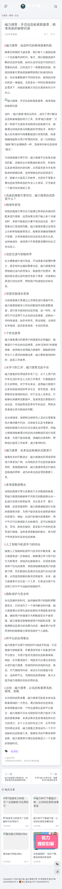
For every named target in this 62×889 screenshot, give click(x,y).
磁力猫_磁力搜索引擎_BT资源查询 (33, 878)
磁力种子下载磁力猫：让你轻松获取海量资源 (45, 819)
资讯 (11, 15)
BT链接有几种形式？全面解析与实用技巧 (15, 819)
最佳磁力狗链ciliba (12, 853)
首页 (5, 15)
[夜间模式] (57, 871)
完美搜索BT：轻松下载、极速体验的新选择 (46, 855)
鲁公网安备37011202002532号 (35, 881)
